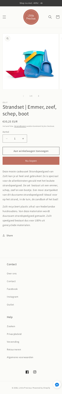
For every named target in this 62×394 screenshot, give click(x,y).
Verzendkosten (20, 126)
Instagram (12, 296)
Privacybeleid (14, 334)
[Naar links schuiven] (23, 96)
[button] (4, 17)
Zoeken (11, 326)
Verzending (13, 341)
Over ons (12, 273)
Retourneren (14, 349)
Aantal (6, 131)
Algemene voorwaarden (20, 357)
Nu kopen (31, 160)
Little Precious (25, 388)
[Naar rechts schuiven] (38, 96)
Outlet (10, 304)
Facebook (12, 288)
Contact (11, 281)
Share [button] (10, 235)
